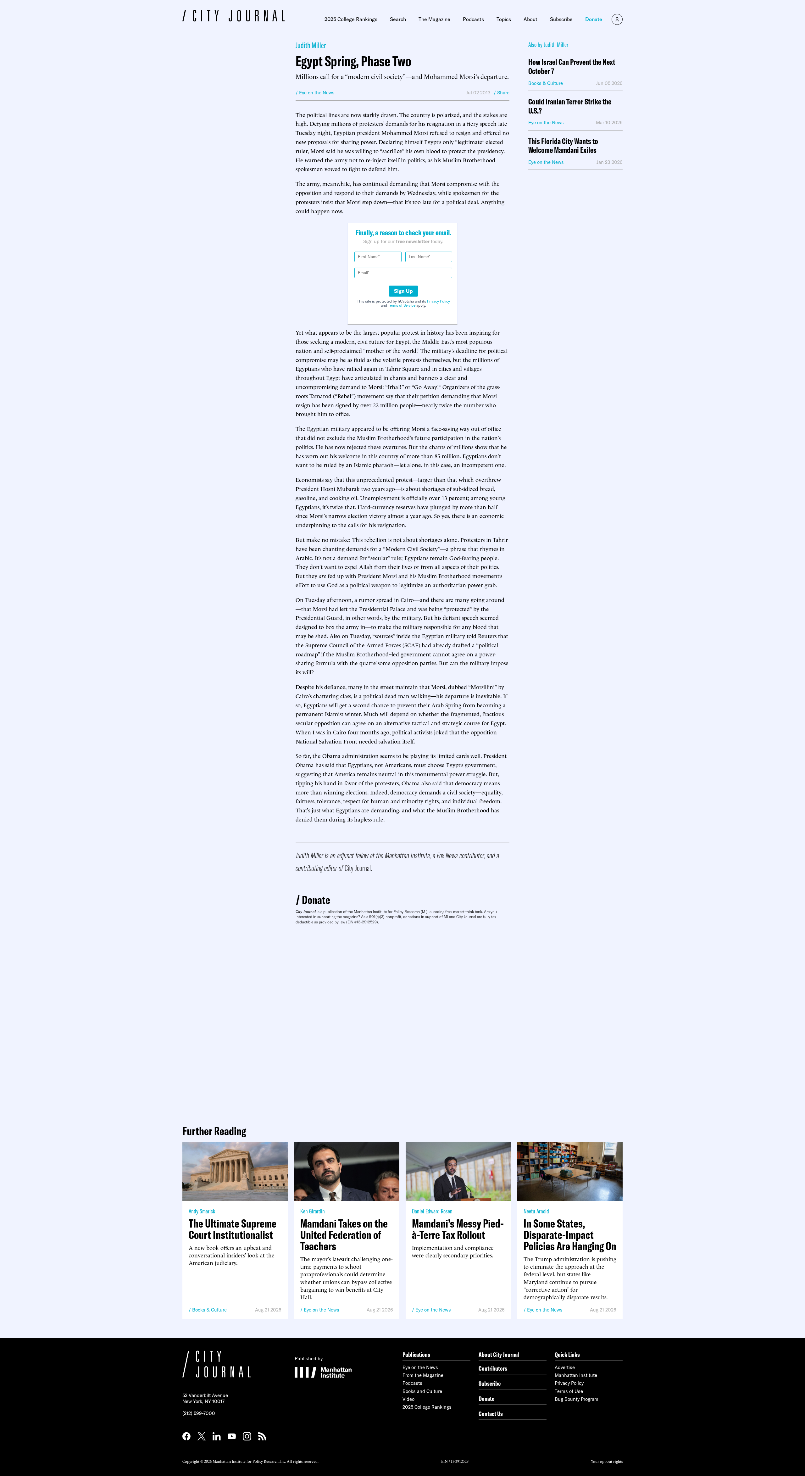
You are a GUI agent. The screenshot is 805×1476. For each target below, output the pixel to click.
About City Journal (499, 1354)
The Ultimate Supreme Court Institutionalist (232, 1229)
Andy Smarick (202, 1211)
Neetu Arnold (536, 1211)
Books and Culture (422, 1391)
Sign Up (403, 291)
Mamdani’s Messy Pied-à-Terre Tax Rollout (458, 1229)
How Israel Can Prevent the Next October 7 (571, 67)
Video (408, 1399)
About (530, 19)
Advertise (565, 1367)
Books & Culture (209, 1310)
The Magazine (434, 19)
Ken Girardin (312, 1211)
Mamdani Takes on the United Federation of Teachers (344, 1235)
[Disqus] (402, 1022)
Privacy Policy (438, 301)
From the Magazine (422, 1375)
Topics (504, 19)
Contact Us (491, 1414)
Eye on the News (321, 1310)
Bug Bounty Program (576, 1399)
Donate (593, 19)
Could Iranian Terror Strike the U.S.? (569, 106)
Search (398, 19)
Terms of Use (569, 1391)
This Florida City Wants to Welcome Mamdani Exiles (563, 146)
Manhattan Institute (576, 1375)
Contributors (493, 1368)
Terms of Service (401, 305)
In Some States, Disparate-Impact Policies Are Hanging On (570, 1235)
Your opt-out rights (607, 1461)
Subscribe (561, 19)
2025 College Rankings (351, 19)
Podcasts (473, 19)
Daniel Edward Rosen (432, 1211)
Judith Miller (311, 45)
